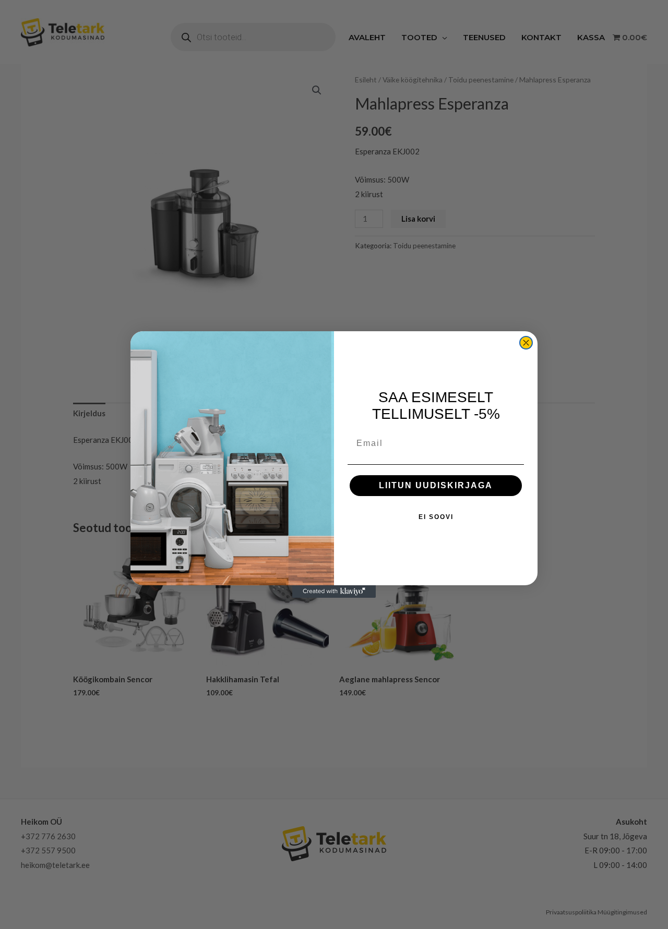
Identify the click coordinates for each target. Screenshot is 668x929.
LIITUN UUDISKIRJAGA (436, 485)
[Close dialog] (526, 342)
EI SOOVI (436, 517)
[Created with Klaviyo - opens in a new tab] (334, 591)
